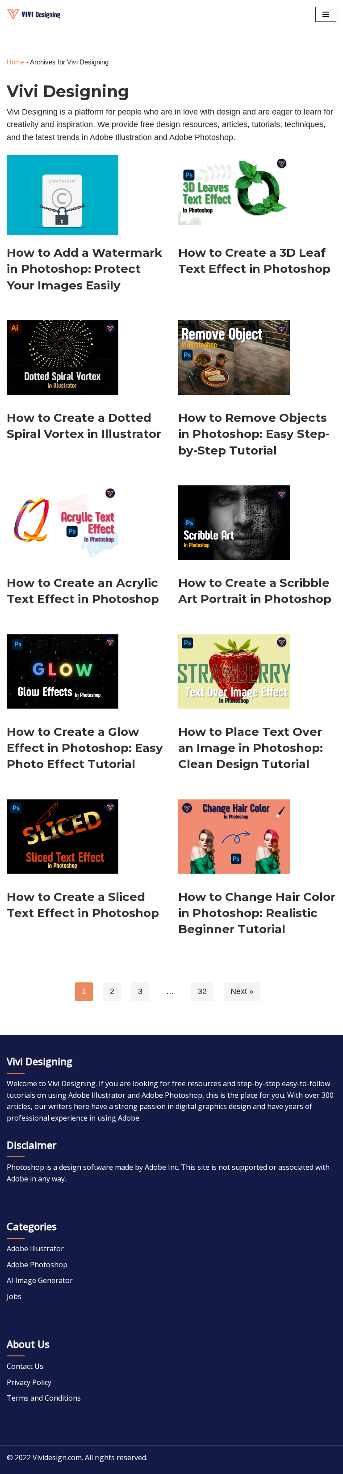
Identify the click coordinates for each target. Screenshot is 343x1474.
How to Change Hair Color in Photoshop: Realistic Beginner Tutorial (256, 913)
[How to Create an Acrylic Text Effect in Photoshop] (62, 521)
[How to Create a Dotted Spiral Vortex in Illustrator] (62, 356)
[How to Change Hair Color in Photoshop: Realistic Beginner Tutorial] (234, 835)
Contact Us (25, 1366)
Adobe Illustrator (35, 1248)
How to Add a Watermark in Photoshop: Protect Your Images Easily (84, 269)
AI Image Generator (40, 1280)
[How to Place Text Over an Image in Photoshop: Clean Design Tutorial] (234, 670)
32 (202, 991)
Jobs (14, 1296)
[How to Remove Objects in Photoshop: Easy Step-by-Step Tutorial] (234, 356)
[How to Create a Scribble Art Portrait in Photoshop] (234, 521)
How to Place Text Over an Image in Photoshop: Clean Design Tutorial (250, 748)
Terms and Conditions (44, 1398)
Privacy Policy (29, 1382)
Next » (242, 991)
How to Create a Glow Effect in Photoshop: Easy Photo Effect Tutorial (85, 748)
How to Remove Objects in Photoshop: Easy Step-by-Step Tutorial (254, 434)
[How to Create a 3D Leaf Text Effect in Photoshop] (234, 191)
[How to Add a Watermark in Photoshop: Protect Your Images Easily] (62, 191)
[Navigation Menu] (325, 14)
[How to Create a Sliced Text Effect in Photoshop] (62, 835)
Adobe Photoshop (37, 1265)
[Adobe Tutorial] (33, 14)
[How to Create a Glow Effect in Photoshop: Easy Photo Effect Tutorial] (62, 670)
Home (16, 62)
